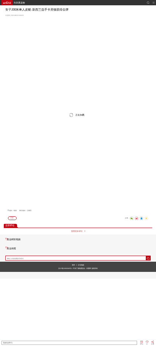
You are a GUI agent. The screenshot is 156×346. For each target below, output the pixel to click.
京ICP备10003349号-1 (65, 268)
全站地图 (81, 265)
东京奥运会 (19, 3)
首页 (73, 265)
